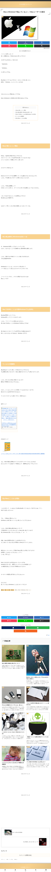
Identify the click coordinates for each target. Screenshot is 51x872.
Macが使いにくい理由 (21, 110)
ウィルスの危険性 (20, 116)
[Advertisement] (25, 133)
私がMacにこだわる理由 (21, 118)
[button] (42, 46)
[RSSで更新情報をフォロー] (25, 631)
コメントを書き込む (25, 855)
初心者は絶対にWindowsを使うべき (24, 112)
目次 (24, 107)
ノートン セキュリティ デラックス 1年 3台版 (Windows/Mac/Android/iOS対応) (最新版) (23, 453)
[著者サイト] (13, 627)
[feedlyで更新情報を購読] (38, 627)
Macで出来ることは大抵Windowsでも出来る (26, 114)
